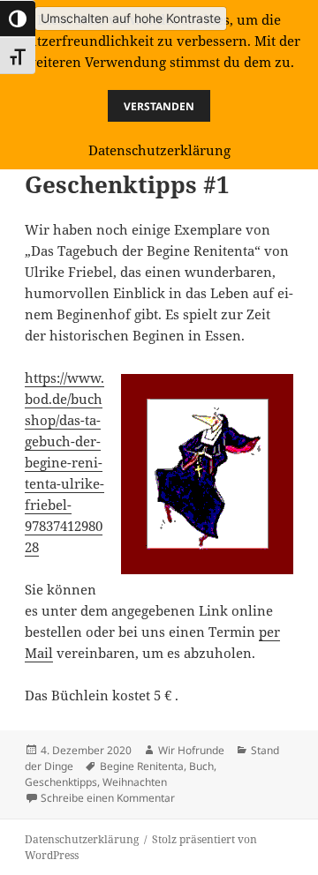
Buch (201, 766)
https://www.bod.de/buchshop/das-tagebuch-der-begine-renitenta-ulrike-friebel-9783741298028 (64, 462)
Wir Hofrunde (191, 750)
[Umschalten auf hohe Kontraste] (17, 18)
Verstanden (159, 106)
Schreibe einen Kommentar (108, 797)
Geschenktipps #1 (127, 184)
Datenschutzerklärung (82, 839)
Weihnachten (134, 781)
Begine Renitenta (142, 766)
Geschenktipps (61, 781)
